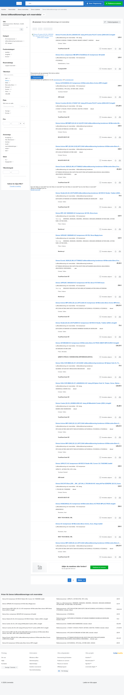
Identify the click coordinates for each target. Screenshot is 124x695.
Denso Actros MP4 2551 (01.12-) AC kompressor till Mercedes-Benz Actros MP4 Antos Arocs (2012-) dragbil (27, 609)
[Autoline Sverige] (7, 3)
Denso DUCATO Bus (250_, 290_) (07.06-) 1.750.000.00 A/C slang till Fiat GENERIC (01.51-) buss (88, 483)
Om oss (3, 657)
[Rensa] (27, 27)
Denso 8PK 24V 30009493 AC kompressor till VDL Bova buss (77, 213)
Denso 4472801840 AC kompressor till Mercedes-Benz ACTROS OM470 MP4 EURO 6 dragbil (87, 343)
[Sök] (27, 3)
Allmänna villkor (33, 657)
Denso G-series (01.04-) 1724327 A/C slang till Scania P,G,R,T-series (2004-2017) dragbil (85, 103)
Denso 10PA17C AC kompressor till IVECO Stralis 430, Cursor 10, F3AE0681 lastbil (84, 463)
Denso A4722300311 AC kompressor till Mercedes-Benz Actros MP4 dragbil (81, 83)
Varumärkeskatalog (34, 670)
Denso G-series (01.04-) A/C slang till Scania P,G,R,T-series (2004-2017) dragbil (25, 628)
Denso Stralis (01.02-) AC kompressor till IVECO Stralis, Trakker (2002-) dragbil (25, 619)
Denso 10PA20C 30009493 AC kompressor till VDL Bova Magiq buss (79, 235)
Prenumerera (37, 77)
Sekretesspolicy (33, 660)
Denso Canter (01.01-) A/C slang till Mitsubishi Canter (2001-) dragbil (22, 623)
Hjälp (2, 660)
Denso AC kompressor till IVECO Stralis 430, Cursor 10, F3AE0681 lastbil (23, 599)
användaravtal (69, 79)
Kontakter (4, 663)
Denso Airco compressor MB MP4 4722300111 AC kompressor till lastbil (80, 55)
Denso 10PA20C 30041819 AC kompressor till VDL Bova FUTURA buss (80, 283)
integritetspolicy (57, 79)
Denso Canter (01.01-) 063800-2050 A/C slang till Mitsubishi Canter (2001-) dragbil (83, 403)
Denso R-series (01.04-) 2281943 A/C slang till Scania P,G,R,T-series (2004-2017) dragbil (85, 35)
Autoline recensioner (35, 666)
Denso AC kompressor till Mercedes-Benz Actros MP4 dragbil (19, 643)
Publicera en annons (99, 567)
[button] (115, 48)
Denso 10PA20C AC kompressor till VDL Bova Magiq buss (18, 603)
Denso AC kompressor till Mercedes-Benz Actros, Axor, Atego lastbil (79, 524)
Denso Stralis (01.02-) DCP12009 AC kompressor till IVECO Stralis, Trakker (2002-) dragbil (86, 323)
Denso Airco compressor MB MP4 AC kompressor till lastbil (19, 614)
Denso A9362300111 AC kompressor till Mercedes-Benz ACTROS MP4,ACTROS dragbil (85, 504)
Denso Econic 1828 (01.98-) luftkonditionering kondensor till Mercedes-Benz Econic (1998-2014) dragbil (26, 638)
